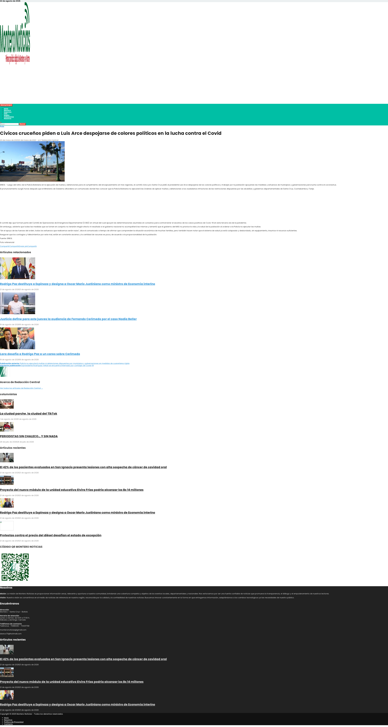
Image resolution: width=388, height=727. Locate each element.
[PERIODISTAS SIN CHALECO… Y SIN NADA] (7, 431)
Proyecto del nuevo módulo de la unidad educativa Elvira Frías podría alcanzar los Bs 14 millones (71, 490)
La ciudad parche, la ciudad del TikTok (28, 414)
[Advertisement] (60, 89)
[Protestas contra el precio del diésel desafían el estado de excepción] (7, 529)
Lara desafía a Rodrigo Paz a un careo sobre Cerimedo (40, 354)
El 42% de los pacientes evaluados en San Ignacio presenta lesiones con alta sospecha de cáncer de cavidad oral (83, 467)
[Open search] (1, 122)
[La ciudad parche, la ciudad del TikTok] (7, 408)
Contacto (8, 724)
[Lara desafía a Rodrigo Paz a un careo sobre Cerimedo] (17, 348)
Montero (7, 110)
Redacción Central (50, 140)
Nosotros (7, 118)
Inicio (6, 109)
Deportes (7, 112)
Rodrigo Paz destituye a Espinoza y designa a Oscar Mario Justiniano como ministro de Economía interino (77, 284)
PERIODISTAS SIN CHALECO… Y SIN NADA (29, 436)
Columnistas (9, 117)
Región (6, 115)
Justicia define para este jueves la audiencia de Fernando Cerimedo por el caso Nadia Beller (68, 319)
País (5, 114)
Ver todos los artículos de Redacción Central (21, 388)
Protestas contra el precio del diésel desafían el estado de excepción (50, 535)
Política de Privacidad (13, 722)
